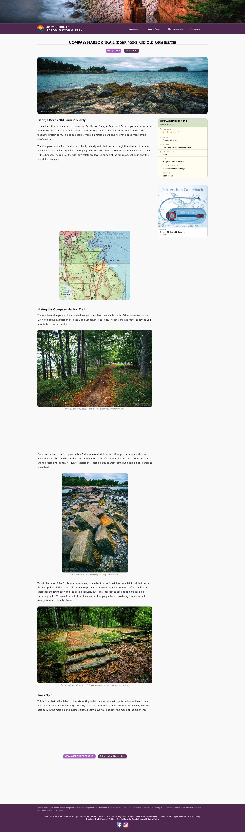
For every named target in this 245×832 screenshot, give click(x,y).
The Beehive (193, 816)
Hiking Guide (113, 50)
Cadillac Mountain (167, 816)
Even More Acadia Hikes (146, 816)
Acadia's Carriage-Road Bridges (120, 816)
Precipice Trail (92, 819)
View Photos (131, 50)
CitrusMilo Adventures (107, 808)
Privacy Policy (152, 819)
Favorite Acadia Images (134, 819)
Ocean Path (181, 816)
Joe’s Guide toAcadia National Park (64, 28)
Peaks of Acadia (98, 816)
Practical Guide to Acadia (111, 819)
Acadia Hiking (83, 816)
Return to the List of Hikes (112, 756)
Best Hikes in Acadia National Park (60, 816)
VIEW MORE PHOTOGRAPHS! (79, 756)
